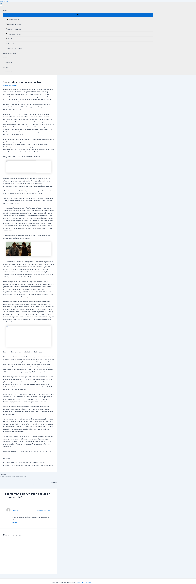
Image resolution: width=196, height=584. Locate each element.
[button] (9, 10)
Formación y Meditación (14, 29)
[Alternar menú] (78, 15)
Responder (14, 522)
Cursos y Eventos (7, 62)
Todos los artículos (13, 19)
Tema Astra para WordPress (84, 582)
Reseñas (10, 39)
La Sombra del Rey (8, 72)
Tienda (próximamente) (9, 53)
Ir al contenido (4, 1)
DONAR (5, 58)
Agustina (15, 510)
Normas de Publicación (14, 24)
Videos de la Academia (14, 34)
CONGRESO (6, 67)
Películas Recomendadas (15, 49)
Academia (5, 11)
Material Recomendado (14, 44)
